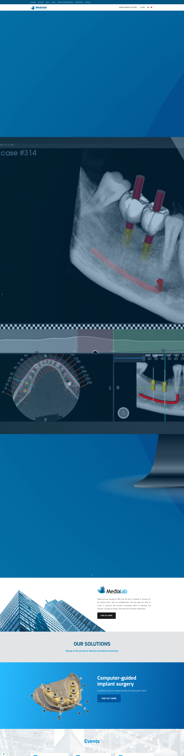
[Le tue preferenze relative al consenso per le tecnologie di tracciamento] (4, 754)
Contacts (88, 2)
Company (33, 2)
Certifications (79, 2)
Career (53, 2)
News (47, 2)
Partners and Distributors (65, 2)
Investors (41, 2)
